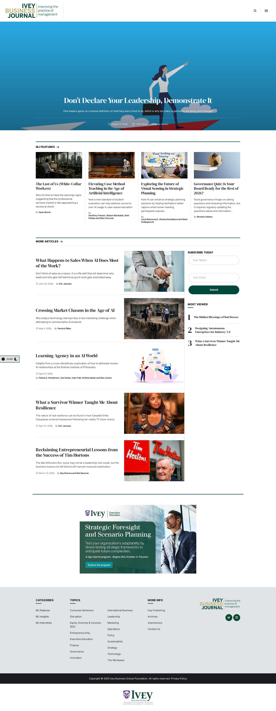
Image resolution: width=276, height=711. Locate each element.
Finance (74, 645)
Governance (77, 651)
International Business (120, 610)
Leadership (113, 616)
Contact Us (154, 629)
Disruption (76, 616)
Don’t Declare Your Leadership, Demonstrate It (138, 100)
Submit (214, 289)
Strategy (112, 647)
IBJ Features (43, 610)
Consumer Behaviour (82, 610)
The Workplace (115, 660)
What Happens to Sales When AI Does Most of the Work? (77, 263)
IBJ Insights (42, 616)
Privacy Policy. (179, 678)
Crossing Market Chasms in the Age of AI (75, 310)
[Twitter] (228, 617)
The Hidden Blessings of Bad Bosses (216, 317)
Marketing (113, 622)
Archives (153, 616)
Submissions (155, 622)
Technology (114, 653)
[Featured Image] (59, 165)
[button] (255, 11)
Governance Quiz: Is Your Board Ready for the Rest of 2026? (216, 188)
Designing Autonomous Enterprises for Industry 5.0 (212, 330)
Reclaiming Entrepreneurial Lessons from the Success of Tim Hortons (77, 452)
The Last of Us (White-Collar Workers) (58, 186)
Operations (113, 629)
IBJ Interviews (44, 622)
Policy (110, 635)
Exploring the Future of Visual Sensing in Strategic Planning (162, 188)
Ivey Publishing (156, 610)
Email (193, 270)
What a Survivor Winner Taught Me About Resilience (77, 405)
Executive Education (81, 639)
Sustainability (115, 641)
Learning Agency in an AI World (66, 356)
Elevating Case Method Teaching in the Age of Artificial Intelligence (106, 188)
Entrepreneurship (80, 632)
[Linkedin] (236, 617)
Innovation (76, 657)
